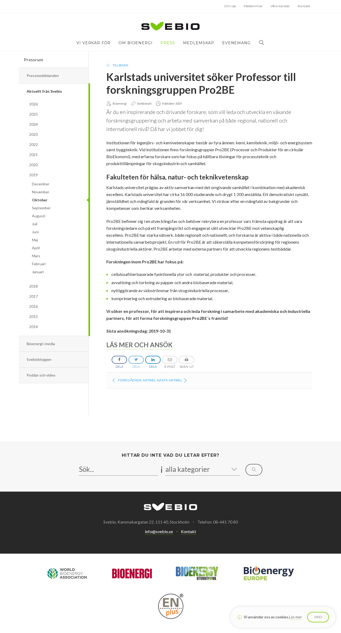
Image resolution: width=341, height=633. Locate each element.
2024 (33, 124)
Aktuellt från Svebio (44, 91)
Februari (39, 264)
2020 (33, 164)
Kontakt (304, 6)
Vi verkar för (93, 42)
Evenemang (236, 42)
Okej (318, 617)
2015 (33, 316)
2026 (33, 104)
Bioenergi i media (41, 343)
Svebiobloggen (39, 359)
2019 (33, 175)
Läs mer (295, 617)
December (40, 184)
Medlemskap (198, 42)
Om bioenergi (135, 42)
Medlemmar (253, 6)
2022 (33, 144)
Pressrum (33, 59)
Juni (35, 232)
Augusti (38, 216)
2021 (33, 154)
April (36, 248)
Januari (38, 271)
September (41, 208)
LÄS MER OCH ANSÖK (139, 345)
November (40, 192)
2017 (33, 296)
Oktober (39, 200)
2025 (33, 114)
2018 (33, 286)
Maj (35, 240)
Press (167, 42)
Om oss (230, 6)
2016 (33, 306)
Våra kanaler (280, 6)
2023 (33, 134)
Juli (34, 224)
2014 (33, 326)
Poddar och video (41, 375)
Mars (36, 256)
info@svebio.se (159, 531)
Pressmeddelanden (43, 75)
